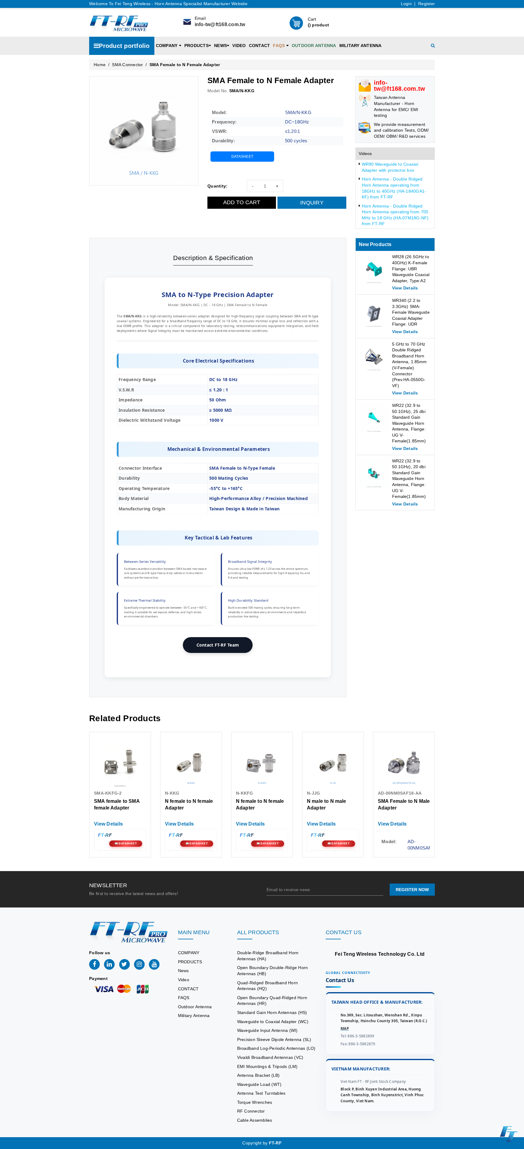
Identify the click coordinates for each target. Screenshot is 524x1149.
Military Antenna (360, 45)
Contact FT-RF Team (217, 645)
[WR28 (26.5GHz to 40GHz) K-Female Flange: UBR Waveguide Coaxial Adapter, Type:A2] (374, 268)
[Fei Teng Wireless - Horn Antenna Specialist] (119, 22)
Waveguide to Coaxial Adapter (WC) (272, 1021)
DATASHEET (242, 156)
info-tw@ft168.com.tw (220, 24)
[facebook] (94, 964)
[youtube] (154, 964)
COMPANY (167, 45)
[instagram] (139, 964)
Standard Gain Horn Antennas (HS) (272, 1012)
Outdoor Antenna (314, 45)
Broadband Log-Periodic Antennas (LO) (276, 1048)
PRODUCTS (196, 45)
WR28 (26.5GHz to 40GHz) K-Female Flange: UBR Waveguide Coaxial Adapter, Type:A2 (410, 268)
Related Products (125, 718)
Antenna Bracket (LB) (258, 1075)
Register (426, 3)
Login (406, 3)
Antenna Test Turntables (261, 1093)
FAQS (279, 45)
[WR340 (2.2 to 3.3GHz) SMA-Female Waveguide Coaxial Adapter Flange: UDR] (374, 312)
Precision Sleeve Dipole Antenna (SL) (274, 1039)
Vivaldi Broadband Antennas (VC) (270, 1057)
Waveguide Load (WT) (259, 1084)
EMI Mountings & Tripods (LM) (267, 1066)
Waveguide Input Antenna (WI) (267, 1030)
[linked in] (109, 964)
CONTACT (259, 45)
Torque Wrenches (254, 1102)
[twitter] (124, 964)
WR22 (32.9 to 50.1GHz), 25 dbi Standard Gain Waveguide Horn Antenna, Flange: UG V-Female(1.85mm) (409, 423)
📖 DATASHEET (126, 843)
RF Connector (251, 1111)
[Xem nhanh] (120, 763)
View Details (404, 846)
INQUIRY (312, 203)
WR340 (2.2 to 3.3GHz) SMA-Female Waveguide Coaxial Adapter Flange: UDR (411, 312)
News (220, 45)
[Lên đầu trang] (514, 799)
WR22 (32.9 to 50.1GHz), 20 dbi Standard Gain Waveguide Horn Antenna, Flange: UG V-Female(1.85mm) (409, 478)
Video (239, 45)
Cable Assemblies (254, 1120)
